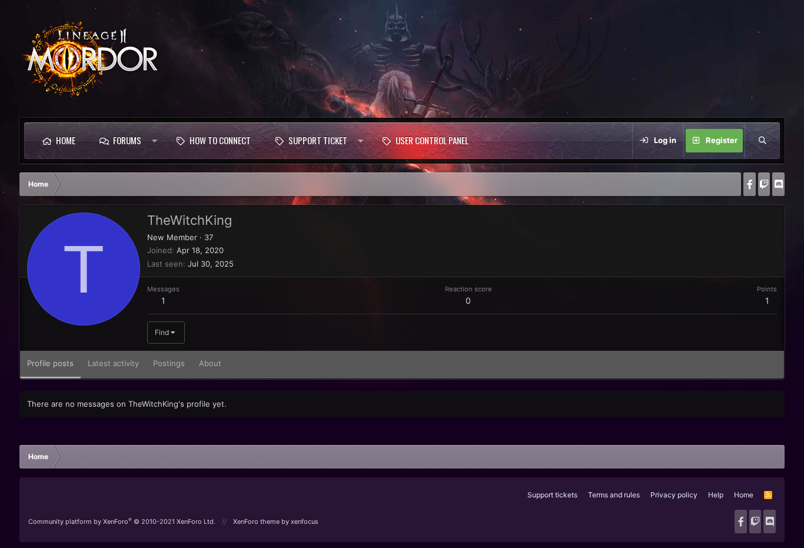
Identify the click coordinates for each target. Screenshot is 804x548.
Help (715, 494)
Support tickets (552, 494)
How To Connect (220, 140)
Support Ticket (317, 140)
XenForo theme (256, 521)
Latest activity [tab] (113, 363)
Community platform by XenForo (121, 521)
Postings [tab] (169, 363)
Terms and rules (614, 494)
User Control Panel (432, 140)
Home (65, 140)
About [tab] (210, 363)
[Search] (762, 140)
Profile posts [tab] (50, 363)
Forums (127, 140)
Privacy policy (673, 494)
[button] (154, 140)
